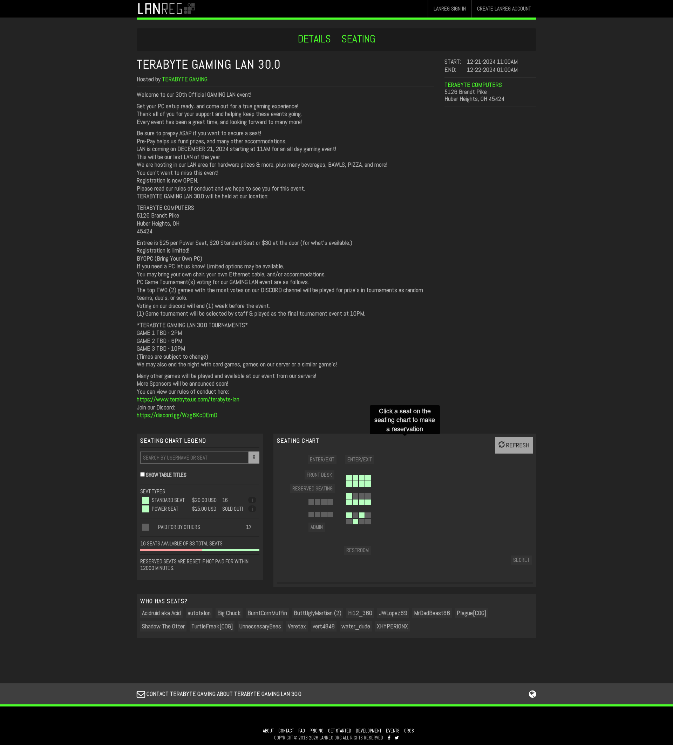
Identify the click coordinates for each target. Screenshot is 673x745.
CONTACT (286, 731)
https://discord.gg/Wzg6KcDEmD (177, 415)
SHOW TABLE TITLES (166, 474)
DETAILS (314, 39)
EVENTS (393, 731)
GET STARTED (339, 731)
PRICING (317, 731)
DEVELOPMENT (368, 731)
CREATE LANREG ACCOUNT (504, 8)
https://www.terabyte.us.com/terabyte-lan (188, 399)
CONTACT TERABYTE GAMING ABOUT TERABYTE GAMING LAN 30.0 (223, 694)
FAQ (301, 731)
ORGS (409, 731)
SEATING (358, 39)
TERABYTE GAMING (185, 79)
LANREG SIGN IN (450, 8)
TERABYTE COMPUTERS (473, 85)
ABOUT (268, 731)
